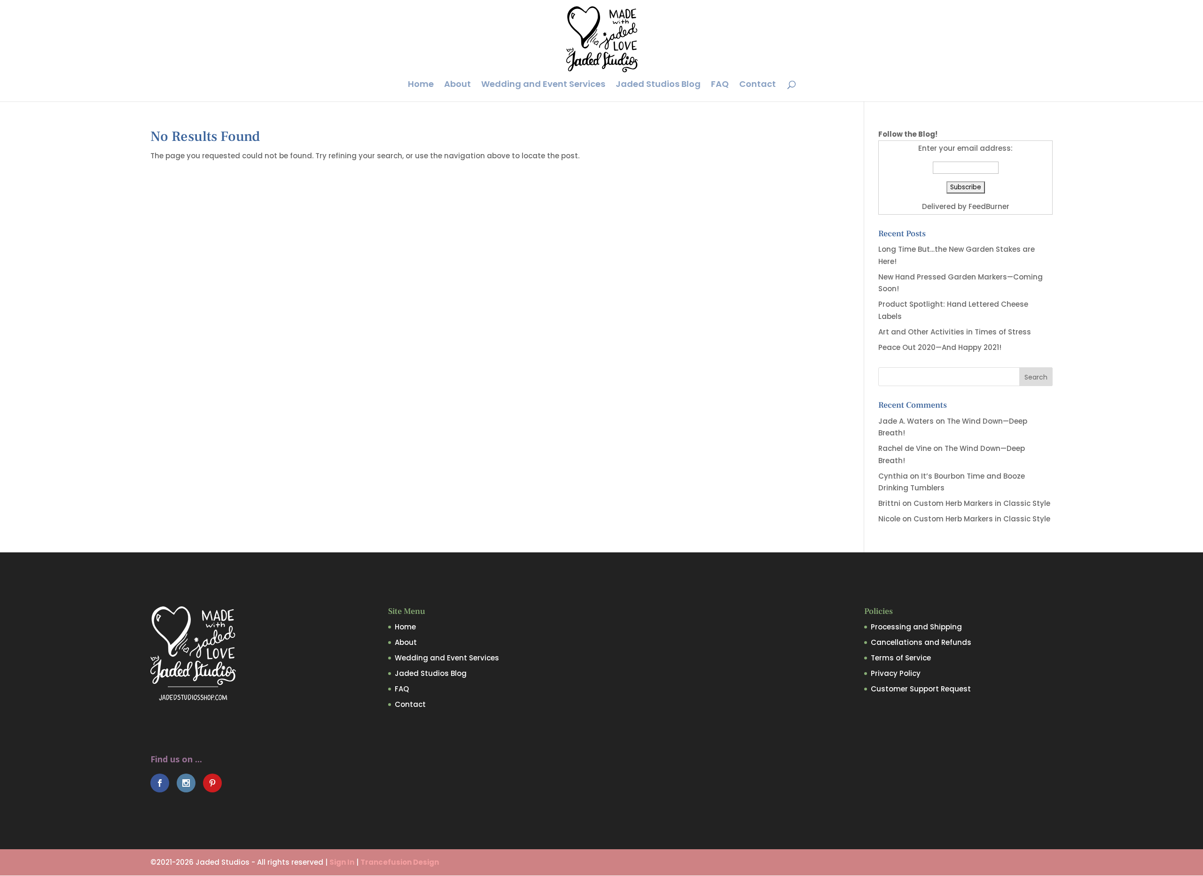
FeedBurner (989, 206)
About (457, 85)
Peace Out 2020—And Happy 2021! (939, 347)
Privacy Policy (896, 673)
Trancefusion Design (399, 862)
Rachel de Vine (904, 448)
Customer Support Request (921, 689)
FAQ (720, 85)
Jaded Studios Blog (658, 85)
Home (421, 85)
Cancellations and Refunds (921, 642)
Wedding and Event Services (543, 85)
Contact (757, 85)
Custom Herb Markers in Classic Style (982, 503)
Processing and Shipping (916, 627)
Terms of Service (901, 658)
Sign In (341, 862)
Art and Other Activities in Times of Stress (954, 332)
